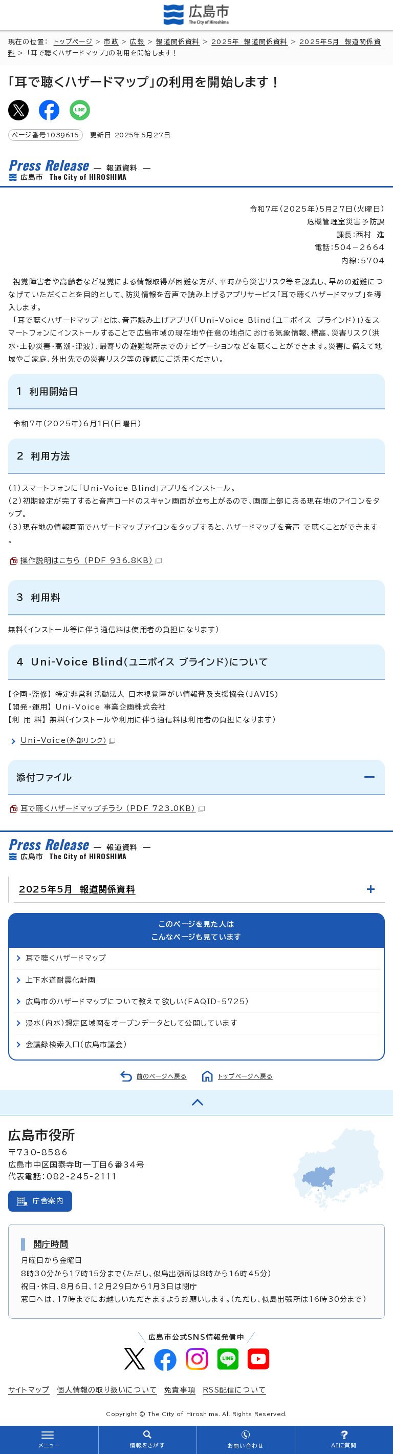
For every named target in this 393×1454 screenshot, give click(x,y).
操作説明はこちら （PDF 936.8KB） (86, 560)
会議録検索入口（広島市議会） (76, 1044)
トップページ (73, 41)
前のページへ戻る (162, 1076)
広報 (137, 41)
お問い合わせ (245, 1445)
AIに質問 (344, 1445)
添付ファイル (44, 777)
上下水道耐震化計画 (61, 980)
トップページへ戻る (245, 1076)
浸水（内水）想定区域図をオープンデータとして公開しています (131, 1023)
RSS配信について (234, 1390)
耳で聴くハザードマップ (66, 958)
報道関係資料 (178, 41)
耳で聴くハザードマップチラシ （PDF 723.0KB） (108, 808)
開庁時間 (51, 1244)
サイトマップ (29, 1390)
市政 (111, 41)
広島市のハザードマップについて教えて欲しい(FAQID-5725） (138, 1001)
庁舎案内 (48, 1200)
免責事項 (179, 1390)
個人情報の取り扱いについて (107, 1390)
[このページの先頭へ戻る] (196, 1102)
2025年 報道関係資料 (249, 41)
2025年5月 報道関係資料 (77, 889)
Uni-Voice (63, 740)
